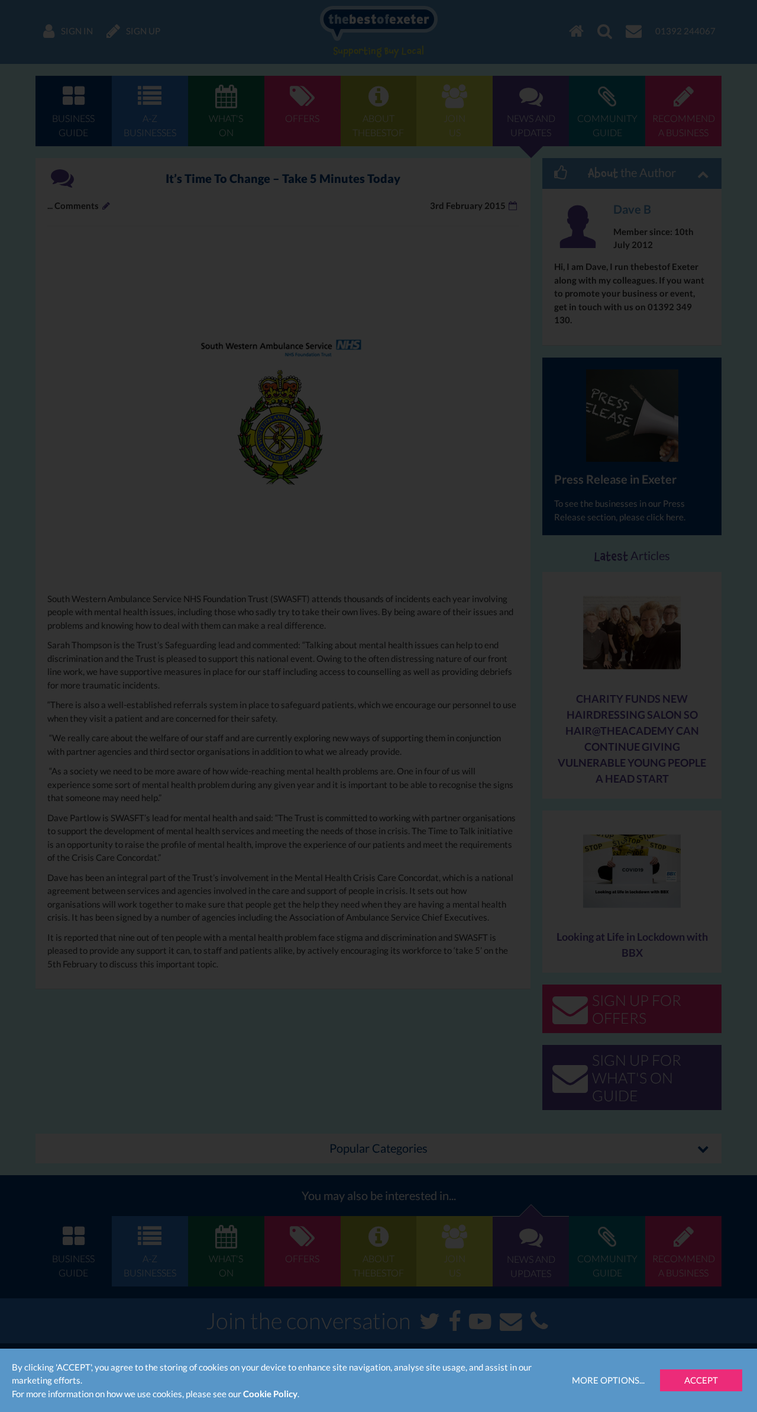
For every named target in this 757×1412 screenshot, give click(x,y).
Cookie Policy (270, 1393)
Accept (701, 1380)
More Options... (608, 1380)
